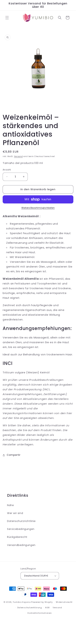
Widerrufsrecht (64, 602)
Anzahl (7, 169)
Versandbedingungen (21, 545)
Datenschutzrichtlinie (21, 521)
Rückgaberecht (17, 537)
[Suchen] (60, 18)
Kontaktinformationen (40, 613)
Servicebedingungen (20, 529)
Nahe (10, 505)
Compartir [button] (13, 455)
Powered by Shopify (42, 602)
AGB (47, 607)
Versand (18, 156)
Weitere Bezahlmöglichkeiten (38, 207)
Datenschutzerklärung (29, 607)
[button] (7, 18)
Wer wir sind (15, 513)
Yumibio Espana (22, 602)
